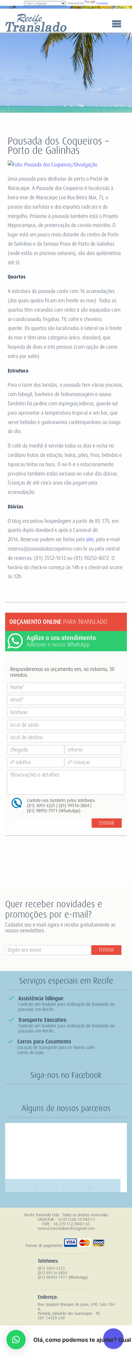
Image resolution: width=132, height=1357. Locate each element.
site (90, 539)
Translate (102, 3)
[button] (16, 1339)
